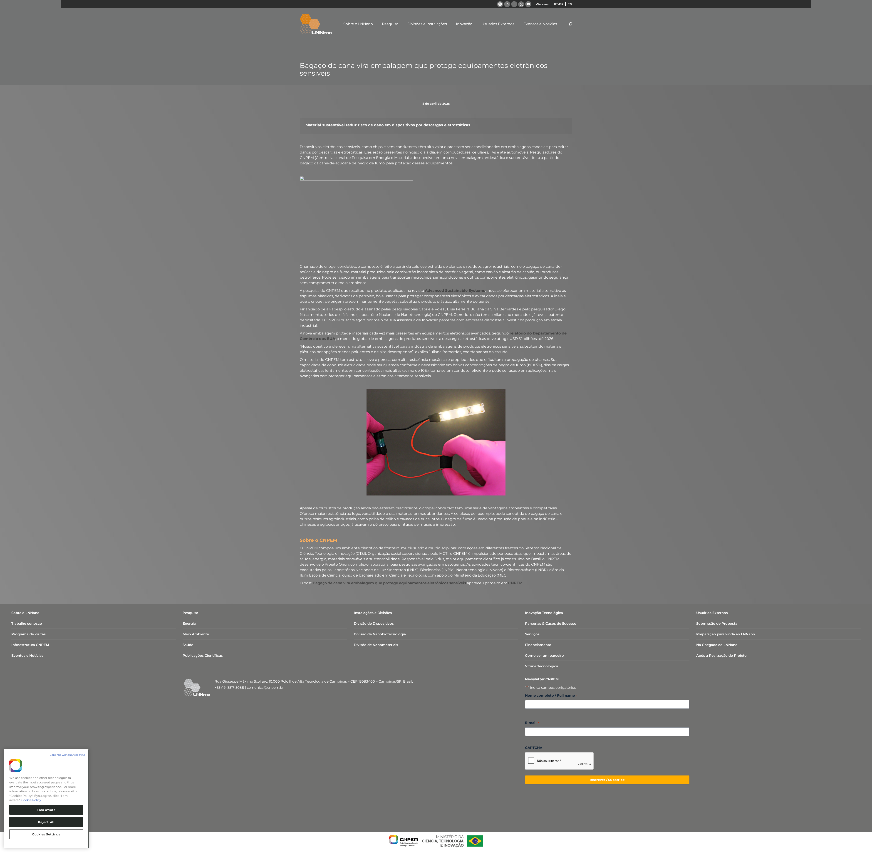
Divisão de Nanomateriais (376, 645)
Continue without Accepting (67, 754)
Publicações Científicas (203, 655)
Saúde (188, 645)
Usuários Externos (712, 613)
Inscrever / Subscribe (607, 780)
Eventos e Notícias (27, 655)
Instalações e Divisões (373, 613)
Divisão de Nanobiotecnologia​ (380, 634)
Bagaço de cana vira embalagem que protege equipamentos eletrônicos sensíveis (389, 583)
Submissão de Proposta (716, 623)
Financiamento (538, 645)
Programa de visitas (28, 634)
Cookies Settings (46, 834)
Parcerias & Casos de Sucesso (550, 623)
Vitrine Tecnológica (541, 666)
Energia (189, 623)
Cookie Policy (31, 800)
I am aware (46, 810)
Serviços (532, 634)
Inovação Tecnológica (544, 613)
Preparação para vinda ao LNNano (725, 634)
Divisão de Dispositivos (374, 623)
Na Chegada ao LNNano (717, 645)
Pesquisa (190, 613)
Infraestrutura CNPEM (30, 645)
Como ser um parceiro (544, 655)
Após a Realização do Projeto (721, 655)
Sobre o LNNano (25, 613)
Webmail (543, 4)
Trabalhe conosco (26, 623)
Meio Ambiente (196, 634)
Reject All (46, 822)
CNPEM (515, 583)
